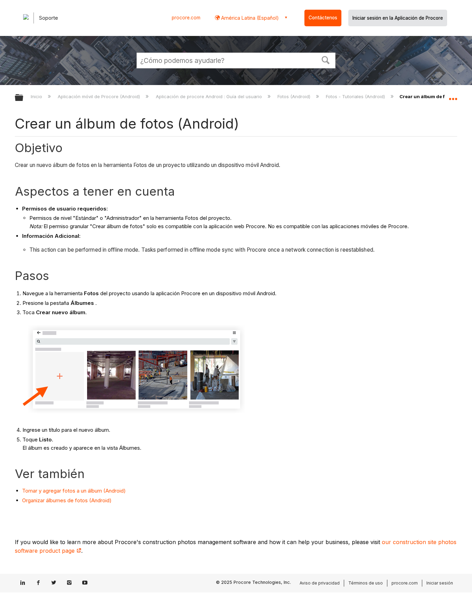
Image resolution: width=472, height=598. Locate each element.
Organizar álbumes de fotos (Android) (67, 500)
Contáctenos (323, 17)
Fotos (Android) (294, 96)
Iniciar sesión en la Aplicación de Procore (397, 18)
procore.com (186, 17)
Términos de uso (365, 583)
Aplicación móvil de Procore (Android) (99, 96)
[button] (326, 59)
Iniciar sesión (439, 583)
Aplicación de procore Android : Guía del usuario (209, 96)
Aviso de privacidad (320, 583)
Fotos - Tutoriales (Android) (356, 96)
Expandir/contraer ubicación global (453, 96)
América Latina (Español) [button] (249, 18)
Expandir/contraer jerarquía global (23, 98)
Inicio (37, 96)
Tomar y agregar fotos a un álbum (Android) (74, 490)
